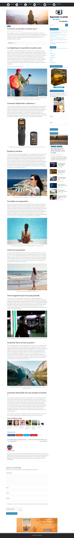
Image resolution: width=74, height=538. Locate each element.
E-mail (7, 493)
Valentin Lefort (10, 31)
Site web (8, 498)
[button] (41, 4)
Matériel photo (52, 57)
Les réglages (52, 55)
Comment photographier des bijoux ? (22, 427)
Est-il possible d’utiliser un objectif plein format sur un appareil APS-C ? (16, 440)
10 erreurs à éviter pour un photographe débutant (34, 427)
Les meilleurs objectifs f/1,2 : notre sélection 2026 (62, 178)
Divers (51, 51)
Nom (7, 487)
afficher (14, 42)
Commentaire (9, 473)
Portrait (9, 26)
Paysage (51, 59)
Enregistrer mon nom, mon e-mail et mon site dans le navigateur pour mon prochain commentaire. (28, 504)
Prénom (51, 116)
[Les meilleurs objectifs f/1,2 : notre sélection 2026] (53, 179)
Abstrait (51, 50)
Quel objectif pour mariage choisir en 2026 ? (62, 191)
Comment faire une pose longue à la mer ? (57, 37)
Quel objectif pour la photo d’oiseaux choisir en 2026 (58, 151)
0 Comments (21, 31)
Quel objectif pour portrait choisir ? (16, 427)
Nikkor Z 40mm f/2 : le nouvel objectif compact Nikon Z (28, 427)
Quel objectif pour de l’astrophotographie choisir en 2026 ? (61, 164)
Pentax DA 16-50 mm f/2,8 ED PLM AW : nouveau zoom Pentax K (37, 440)
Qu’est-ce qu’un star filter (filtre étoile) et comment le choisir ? (61, 171)
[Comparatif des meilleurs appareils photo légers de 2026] (53, 198)
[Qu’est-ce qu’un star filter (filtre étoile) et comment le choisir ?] (53, 172)
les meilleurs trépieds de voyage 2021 (17, 66)
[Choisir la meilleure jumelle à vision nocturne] (53, 185)
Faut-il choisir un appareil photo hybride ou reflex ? (9, 427)
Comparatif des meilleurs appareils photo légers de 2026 (62, 197)
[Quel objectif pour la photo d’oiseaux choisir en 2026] (59, 140)
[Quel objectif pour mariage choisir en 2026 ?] (53, 191)
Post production (53, 62)
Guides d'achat (52, 53)
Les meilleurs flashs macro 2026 (40, 427)
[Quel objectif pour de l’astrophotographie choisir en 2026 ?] (53, 165)
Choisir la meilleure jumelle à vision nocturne (62, 185)
